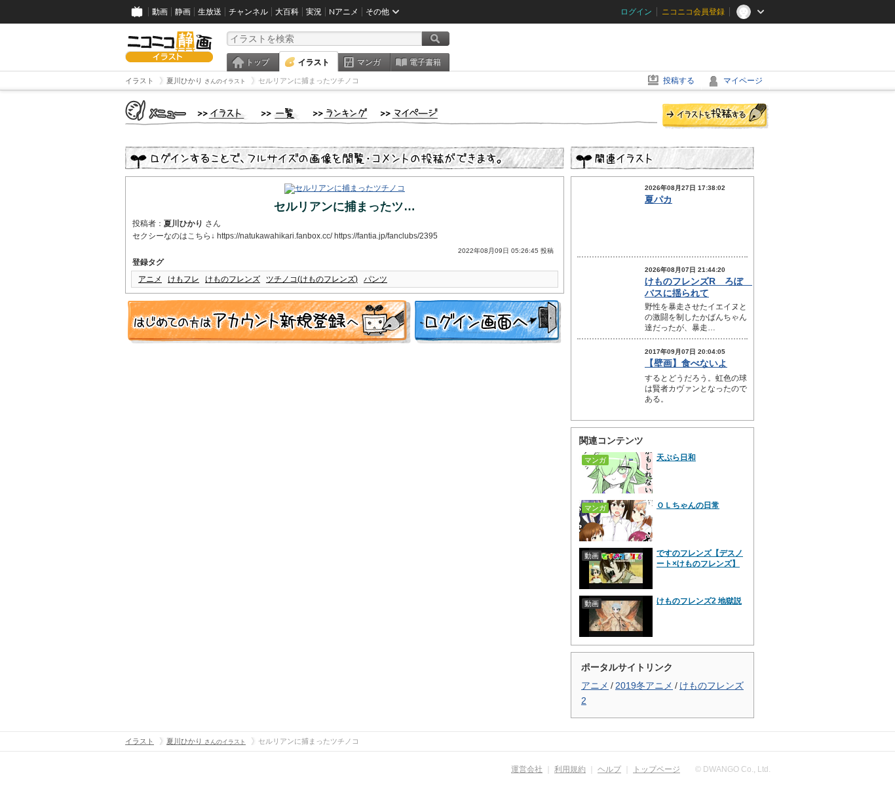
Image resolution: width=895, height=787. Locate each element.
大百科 (287, 12)
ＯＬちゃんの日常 (688, 505)
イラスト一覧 (280, 114)
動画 (160, 12)
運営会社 (527, 769)
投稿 (715, 117)
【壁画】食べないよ (686, 363)
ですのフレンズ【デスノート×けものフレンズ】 (700, 558)
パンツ (375, 279)
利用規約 (570, 769)
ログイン (636, 12)
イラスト (314, 62)
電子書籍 (425, 62)
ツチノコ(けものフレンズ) (312, 279)
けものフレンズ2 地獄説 (699, 600)
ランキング (340, 114)
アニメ (150, 279)
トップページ (656, 769)
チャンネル (248, 12)
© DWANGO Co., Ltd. (733, 769)
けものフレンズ (232, 279)
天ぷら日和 (676, 457)
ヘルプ (609, 769)
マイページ (743, 80)
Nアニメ (343, 12)
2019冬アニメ (644, 685)
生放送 (209, 12)
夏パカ (658, 199)
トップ (257, 62)
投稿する (679, 80)
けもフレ (183, 279)
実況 (314, 12)
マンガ (369, 62)
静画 (183, 12)
